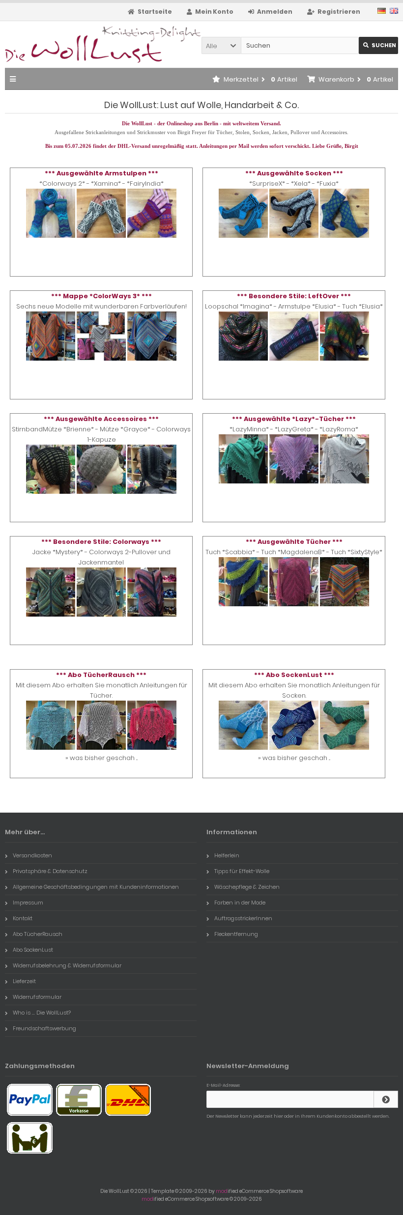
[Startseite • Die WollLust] (70, 44)
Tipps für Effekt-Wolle (241, 871)
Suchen (378, 45)
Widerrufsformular (37, 997)
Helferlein (226, 855)
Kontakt (22, 918)
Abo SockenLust (33, 950)
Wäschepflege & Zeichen (247, 887)
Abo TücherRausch (37, 934)
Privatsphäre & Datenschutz (50, 871)
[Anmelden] (386, 1099)
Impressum (28, 902)
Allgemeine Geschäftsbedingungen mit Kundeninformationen (96, 887)
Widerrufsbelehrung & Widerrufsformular (67, 965)
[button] (221, 45)
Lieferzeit (24, 981)
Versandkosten (32, 855)
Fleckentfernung (236, 934)
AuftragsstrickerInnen (243, 918)
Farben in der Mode (239, 902)
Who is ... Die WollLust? (42, 1013)
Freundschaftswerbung (44, 1028)
